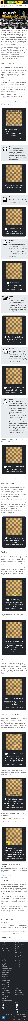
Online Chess (8, 1014)
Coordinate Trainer (7, 968)
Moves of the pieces (7, 949)
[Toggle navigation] (25, 2)
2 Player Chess (19, 953)
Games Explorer (6, 982)
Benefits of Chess (20, 957)
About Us (23, 1016)
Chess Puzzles (5, 972)
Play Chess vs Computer (5, 965)
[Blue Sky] (16, 1009)
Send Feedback (6, 992)
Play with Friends (20, 951)
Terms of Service (20, 1014)
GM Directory (5, 986)
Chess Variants (6, 984)
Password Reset (6, 990)
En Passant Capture (7, 951)
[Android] (3, 1008)
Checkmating (4, 49)
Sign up (4, 945)
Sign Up (11, 2)
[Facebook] (16, 1004)
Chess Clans (18, 965)
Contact (15, 1016)
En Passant (7, 441)
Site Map (4, 998)
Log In (20, 2)
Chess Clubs (18, 967)
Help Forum (5, 996)
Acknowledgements (7, 1000)
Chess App (18, 955)
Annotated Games (20, 963)
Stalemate (3, 866)
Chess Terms (5, 975)
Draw (24, 52)
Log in (3, 947)
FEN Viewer (18, 990)
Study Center (5, 961)
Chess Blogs (18, 969)
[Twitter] (16, 1007)
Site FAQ (4, 994)
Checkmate (4, 877)
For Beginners (5, 963)
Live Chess (18, 949)
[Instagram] (16, 1012)
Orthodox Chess (5, 923)
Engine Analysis (19, 994)
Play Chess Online (20, 945)
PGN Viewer (18, 992)
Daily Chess (18, 947)
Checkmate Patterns (5, 977)
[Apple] (3, 1005)
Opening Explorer (6, 980)
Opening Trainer (6, 970)
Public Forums (19, 961)
